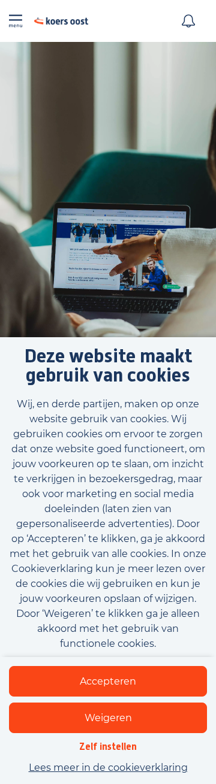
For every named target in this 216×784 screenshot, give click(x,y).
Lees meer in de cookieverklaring (108, 767)
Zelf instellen (108, 746)
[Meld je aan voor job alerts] (188, 21)
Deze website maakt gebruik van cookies (108, 366)
